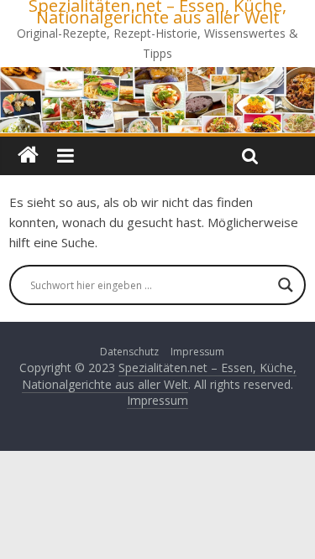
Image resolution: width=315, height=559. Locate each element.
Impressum (197, 351)
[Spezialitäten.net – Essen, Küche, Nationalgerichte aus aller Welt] (28, 156)
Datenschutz (129, 351)
